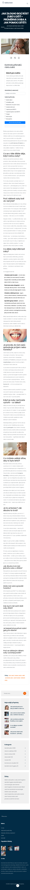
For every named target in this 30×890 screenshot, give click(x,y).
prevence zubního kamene (12, 798)
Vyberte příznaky (10, 97)
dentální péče (18, 782)
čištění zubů (8, 791)
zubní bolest (17, 678)
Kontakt (3, 838)
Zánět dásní (9, 100)
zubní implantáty (9, 794)
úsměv (22, 794)
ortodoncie (15, 787)
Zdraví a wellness (11, 751)
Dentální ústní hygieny (11, 766)
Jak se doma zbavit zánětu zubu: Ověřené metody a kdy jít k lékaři (17, 714)
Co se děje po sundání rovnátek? (16, 726)
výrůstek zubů (9, 678)
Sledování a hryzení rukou (13, 104)
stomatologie (8, 784)
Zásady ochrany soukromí (8, 833)
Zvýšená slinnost (10, 107)
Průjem (8, 114)
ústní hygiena (21, 779)
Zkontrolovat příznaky (15, 122)
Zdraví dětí (9, 757)
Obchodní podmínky (6, 830)
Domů (2, 27)
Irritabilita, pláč (10, 102)
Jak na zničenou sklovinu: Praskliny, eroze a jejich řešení (17, 720)
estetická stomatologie (16, 789)
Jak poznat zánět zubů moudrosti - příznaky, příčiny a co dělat (16, 732)
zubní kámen (15, 784)
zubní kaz (7, 789)
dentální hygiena (9, 782)
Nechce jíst (9, 116)
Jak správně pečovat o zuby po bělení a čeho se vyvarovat (17, 707)
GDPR (2, 835)
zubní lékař (22, 787)
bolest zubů (14, 796)
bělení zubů (8, 779)
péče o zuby (14, 779)
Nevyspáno (9, 119)
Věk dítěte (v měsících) (11, 90)
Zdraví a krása (10, 754)
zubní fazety (8, 796)
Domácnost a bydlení (11, 763)
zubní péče (17, 794)
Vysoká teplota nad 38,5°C (13, 112)
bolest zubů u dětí (20, 675)
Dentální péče (10, 748)
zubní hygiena (8, 787)
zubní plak (14, 791)
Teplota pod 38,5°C (11, 109)
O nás (2, 828)
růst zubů (11, 675)
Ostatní (8, 760)
